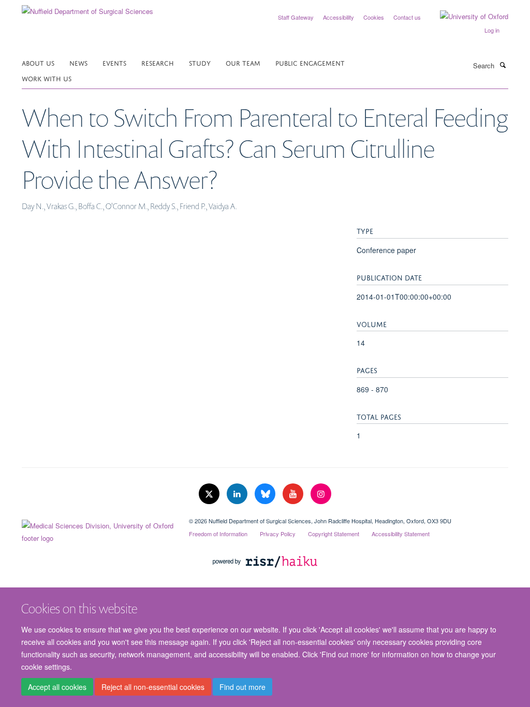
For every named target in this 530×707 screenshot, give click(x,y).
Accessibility (338, 17)
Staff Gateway (296, 17)
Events (114, 62)
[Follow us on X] (210, 494)
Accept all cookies (57, 687)
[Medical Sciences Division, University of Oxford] (97, 529)
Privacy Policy (278, 533)
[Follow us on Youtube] (294, 494)
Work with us (46, 78)
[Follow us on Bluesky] (266, 494)
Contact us (407, 17)
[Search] (502, 64)
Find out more (242, 687)
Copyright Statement (333, 533)
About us (38, 62)
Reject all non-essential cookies (152, 687)
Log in (491, 30)
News (78, 62)
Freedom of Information (218, 533)
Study (200, 62)
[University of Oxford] (466, 16)
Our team (243, 62)
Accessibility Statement (401, 533)
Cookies (373, 17)
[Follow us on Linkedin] (238, 494)
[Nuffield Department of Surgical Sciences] (87, 7)
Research (157, 62)
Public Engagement (310, 62)
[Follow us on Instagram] (321, 494)
